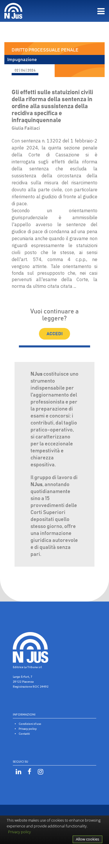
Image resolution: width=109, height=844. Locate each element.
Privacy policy (19, 831)
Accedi (54, 333)
